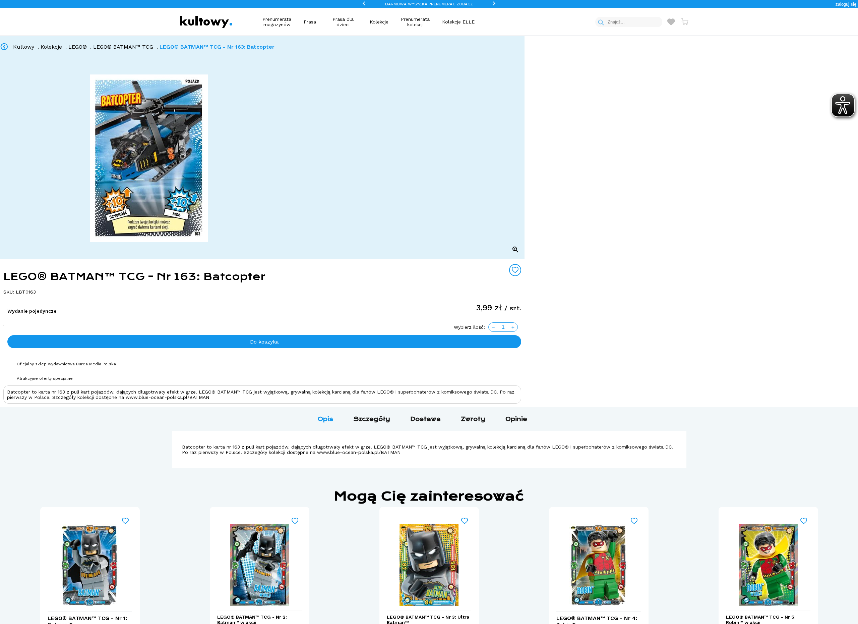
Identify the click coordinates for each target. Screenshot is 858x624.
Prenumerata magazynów (276, 21)
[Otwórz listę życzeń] (671, 22)
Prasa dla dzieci (343, 21)
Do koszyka (264, 342)
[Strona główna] (206, 22)
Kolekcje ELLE (458, 21)
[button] (846, 4)
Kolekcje (379, 21)
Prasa (310, 21)
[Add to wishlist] (515, 270)
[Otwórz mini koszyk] (684, 22)
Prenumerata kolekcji (415, 21)
